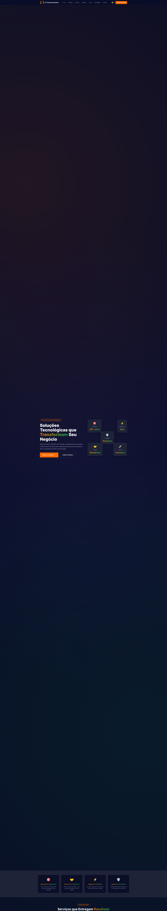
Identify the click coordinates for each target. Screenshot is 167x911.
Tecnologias (97, 2)
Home (64, 2)
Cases (90, 2)
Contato (105, 2)
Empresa (70, 2)
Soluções (84, 2)
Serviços (77, 2)
